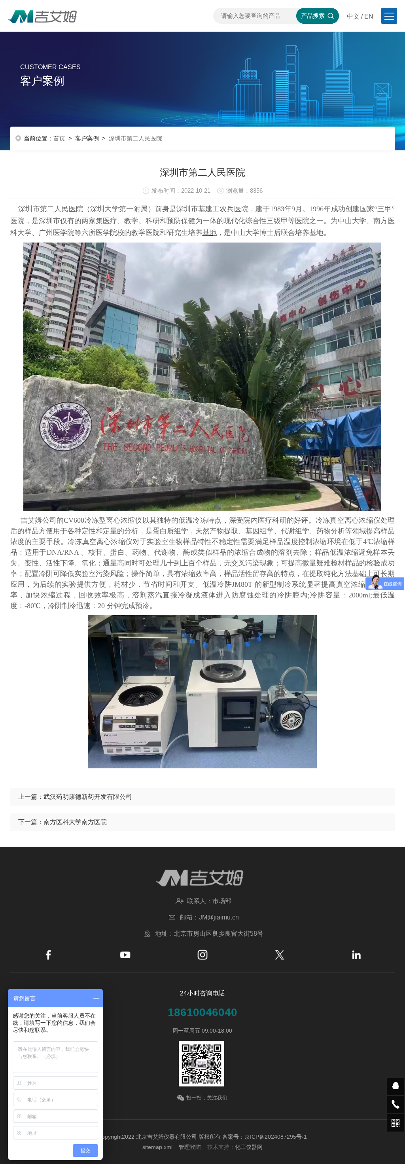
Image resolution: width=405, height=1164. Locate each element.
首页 (59, 138)
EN (368, 16)
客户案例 (87, 138)
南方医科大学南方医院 (75, 822)
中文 (353, 16)
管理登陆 (190, 1147)
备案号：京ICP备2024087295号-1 (264, 1137)
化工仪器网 (249, 1147)
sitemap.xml (157, 1147)
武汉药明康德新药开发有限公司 (88, 796)
